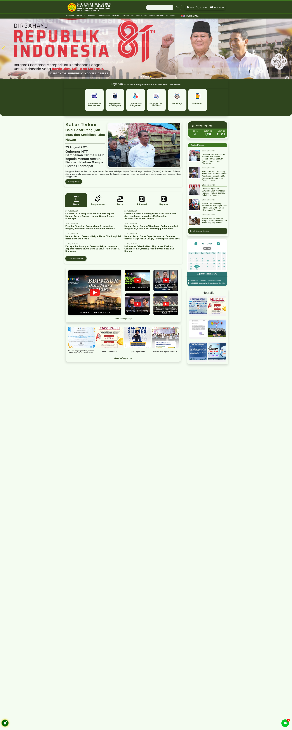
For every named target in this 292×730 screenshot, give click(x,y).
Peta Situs (219, 7)
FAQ (192, 7)
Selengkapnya (74, 181)
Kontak (204, 7)
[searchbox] (164, 7)
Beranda (70, 16)
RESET (207, 248)
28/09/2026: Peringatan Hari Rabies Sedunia (205, 280)
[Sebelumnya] (196, 243)
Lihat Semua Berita (76, 258)
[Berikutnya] (218, 243)
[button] (141, 76)
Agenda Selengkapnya (207, 274)
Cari (177, 7)
